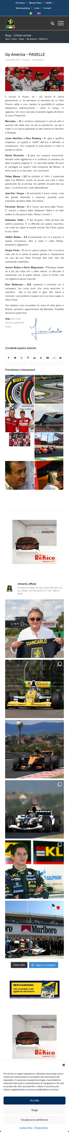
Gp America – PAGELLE (25, 54)
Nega (34, 1110)
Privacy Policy (41, 1127)
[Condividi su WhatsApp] (21, 357)
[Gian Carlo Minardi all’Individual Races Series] (48, 389)
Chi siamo (20, 2)
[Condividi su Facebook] (8, 357)
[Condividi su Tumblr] (41, 357)
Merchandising (23, 8)
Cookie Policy (26, 1127)
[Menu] (59, 23)
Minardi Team (35, 2)
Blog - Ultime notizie (18, 35)
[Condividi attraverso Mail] (60, 357)
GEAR (48, 2)
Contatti (47, 8)
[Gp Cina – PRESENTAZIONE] (48, 475)
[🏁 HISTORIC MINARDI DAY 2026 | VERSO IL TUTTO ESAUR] (34, 689)
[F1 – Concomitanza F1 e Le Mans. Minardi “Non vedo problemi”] (19, 475)
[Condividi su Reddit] (54, 357)
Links (36, 8)
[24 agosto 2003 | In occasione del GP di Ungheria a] (34, 930)
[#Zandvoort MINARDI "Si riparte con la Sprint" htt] (34, 628)
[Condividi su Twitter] (15, 357)
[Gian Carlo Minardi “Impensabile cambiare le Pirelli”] (19, 389)
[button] (63, 1065)
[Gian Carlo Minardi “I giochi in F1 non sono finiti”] (48, 446)
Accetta (34, 1100)
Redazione (39, 59)
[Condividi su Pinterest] (28, 357)
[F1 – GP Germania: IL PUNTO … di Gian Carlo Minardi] (19, 439)
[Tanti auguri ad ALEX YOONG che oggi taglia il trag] (34, 869)
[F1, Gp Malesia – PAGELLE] (19, 417)
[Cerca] (50, 23)
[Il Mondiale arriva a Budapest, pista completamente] (34, 809)
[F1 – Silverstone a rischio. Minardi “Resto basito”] (48, 417)
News (27, 59)
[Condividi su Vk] (47, 357)
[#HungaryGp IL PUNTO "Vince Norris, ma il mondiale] (34, 749)
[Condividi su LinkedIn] (34, 357)
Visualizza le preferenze (34, 1119)
